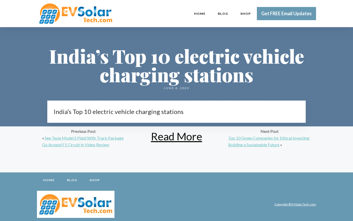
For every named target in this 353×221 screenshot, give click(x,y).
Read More (176, 136)
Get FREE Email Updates (286, 13)
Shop (245, 14)
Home (199, 14)
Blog (223, 14)
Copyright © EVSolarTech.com (295, 204)
